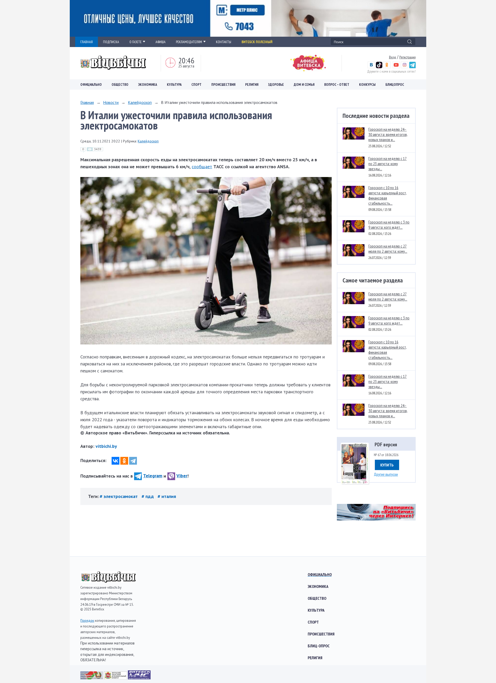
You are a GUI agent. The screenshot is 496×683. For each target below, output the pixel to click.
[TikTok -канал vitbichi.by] (379, 67)
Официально (91, 84)
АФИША (161, 42)
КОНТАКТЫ (223, 42)
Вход (392, 57)
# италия (167, 496)
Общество (120, 84)
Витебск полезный (257, 42)
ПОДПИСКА (111, 42)
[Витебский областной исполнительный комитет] (116, 678)
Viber (181, 476)
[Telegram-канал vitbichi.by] (412, 67)
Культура (174, 84)
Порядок (87, 620)
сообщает (202, 167)
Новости (111, 102)
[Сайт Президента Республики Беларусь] (92, 678)
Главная (87, 102)
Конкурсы (367, 84)
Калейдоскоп (140, 102)
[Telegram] (133, 461)
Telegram (152, 476)
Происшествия (223, 84)
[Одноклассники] (124, 461)
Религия (251, 84)
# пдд (148, 496)
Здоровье (276, 84)
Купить (387, 464)
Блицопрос (394, 84)
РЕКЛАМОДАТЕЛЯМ (189, 42)
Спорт (196, 84)
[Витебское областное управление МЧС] (139, 678)
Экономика (147, 84)
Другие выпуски (386, 474)
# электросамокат (119, 496)
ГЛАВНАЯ (86, 42)
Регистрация (407, 57)
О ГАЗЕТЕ (135, 42)
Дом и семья (304, 84)
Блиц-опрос (319, 645)
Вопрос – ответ (336, 84)
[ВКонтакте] (115, 461)
